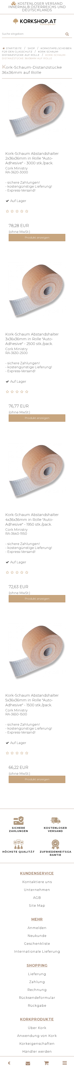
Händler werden (37, 1051)
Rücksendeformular (37, 998)
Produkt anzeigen (37, 237)
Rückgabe (37, 1005)
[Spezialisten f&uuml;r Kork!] (37, 22)
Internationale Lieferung (37, 951)
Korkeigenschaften (37, 1044)
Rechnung (37, 990)
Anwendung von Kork (37, 1036)
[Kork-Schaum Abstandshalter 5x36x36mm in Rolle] (37, 658)
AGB (37, 898)
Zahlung (37, 982)
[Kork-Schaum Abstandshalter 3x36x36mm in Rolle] (37, 297)
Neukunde (37, 936)
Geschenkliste (37, 944)
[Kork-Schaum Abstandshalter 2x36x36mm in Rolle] (37, 116)
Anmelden (37, 928)
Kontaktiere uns (37, 882)
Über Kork (37, 1028)
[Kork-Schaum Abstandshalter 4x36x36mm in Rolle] (37, 477)
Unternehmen (37, 890)
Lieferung (37, 974)
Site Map (37, 905)
